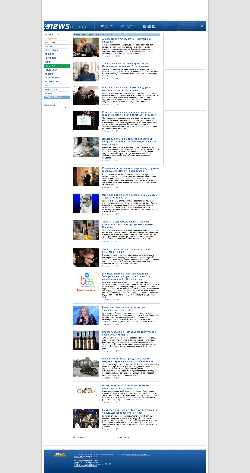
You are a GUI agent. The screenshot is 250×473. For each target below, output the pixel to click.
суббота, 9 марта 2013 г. (101, 34)
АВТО (48, 85)
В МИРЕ (48, 46)
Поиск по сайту (50, 105)
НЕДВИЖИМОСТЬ (54, 78)
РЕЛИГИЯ (49, 54)
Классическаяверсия (130, 26)
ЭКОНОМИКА (51, 50)
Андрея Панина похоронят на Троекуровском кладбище (127, 40)
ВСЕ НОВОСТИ (52, 34)
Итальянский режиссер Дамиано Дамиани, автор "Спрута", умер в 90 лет (129, 196)
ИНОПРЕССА (51, 70)
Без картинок (94, 462)
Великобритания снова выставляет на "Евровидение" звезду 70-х (123, 308)
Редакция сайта (92, 460)
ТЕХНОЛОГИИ (52, 81)
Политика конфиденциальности (85, 466)
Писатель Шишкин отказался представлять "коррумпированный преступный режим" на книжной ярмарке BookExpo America (126, 276)
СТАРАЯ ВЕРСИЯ (53, 97)
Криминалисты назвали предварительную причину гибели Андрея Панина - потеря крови (130, 169)
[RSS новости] (149, 26)
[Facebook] (144, 26)
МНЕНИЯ (49, 74)
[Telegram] (153, 26)
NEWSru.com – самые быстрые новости (88, 464)
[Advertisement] (125, 10)
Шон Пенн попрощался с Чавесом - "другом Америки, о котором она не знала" (126, 88)
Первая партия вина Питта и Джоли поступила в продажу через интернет (129, 333)
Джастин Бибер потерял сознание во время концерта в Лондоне (126, 250)
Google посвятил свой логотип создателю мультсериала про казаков (125, 386)
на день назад (81, 437)
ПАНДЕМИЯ (51, 38)
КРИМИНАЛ (51, 58)
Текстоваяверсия (109, 26)
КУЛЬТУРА (50, 66)
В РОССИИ (50, 42)
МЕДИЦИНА (51, 89)
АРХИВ (48, 93)
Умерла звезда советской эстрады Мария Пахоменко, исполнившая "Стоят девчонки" (126, 65)
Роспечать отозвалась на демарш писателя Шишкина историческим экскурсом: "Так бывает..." (130, 113)
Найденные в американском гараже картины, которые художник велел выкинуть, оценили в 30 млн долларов (129, 141)
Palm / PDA (84, 462)
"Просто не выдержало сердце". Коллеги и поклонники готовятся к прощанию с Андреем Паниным (127, 224)
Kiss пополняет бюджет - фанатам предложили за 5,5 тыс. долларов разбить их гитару (130, 411)
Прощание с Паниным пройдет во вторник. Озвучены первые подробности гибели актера (127, 360)
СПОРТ (48, 62)
